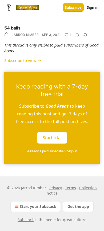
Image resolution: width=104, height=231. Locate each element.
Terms (70, 187)
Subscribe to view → (22, 60)
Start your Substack (38, 206)
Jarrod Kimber (25, 35)
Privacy (55, 187)
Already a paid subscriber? (52, 151)
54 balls (12, 28)
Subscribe (73, 7)
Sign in (93, 7)
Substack (26, 219)
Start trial (52, 138)
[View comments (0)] (77, 35)
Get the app (78, 206)
